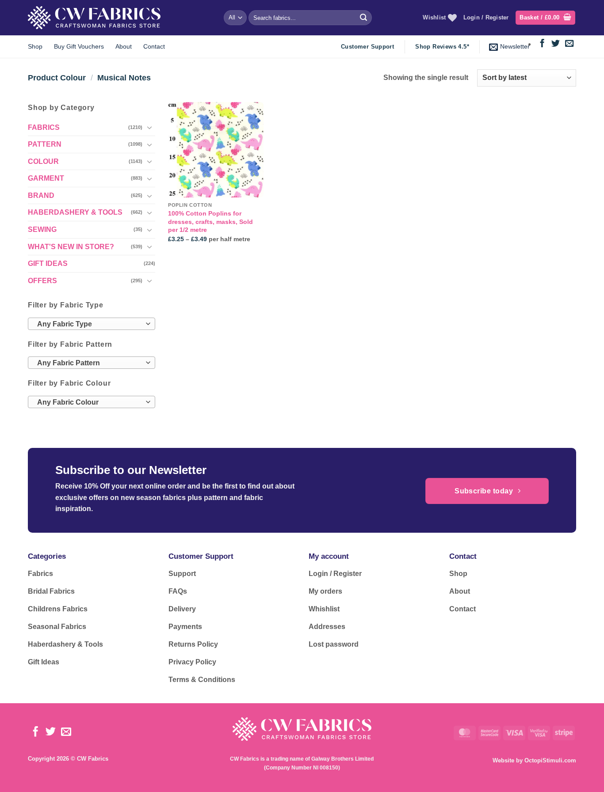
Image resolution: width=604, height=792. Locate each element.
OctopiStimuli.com (550, 760)
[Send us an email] (569, 44)
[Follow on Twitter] (555, 44)
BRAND (41, 195)
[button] (545, 18)
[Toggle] (150, 127)
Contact (154, 46)
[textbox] (89, 324)
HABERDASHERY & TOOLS (75, 212)
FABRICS (44, 127)
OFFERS (42, 280)
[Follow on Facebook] (542, 44)
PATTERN (44, 144)
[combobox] (91, 324)
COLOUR (43, 161)
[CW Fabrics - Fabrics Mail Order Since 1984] (94, 17)
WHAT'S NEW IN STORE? (71, 246)
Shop (35, 46)
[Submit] (363, 17)
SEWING (42, 229)
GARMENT (46, 178)
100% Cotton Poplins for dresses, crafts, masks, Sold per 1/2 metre (210, 221)
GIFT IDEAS (48, 263)
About (123, 46)
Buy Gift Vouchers (79, 46)
